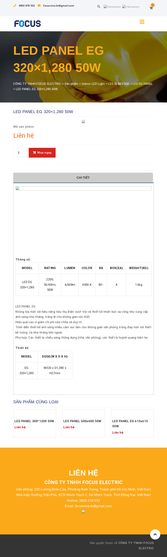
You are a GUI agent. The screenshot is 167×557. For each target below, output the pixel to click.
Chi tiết (83, 177)
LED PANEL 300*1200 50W (34, 421)
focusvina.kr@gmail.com (58, 5)
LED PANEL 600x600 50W (82, 421)
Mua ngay (44, 152)
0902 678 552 (26, 5)
